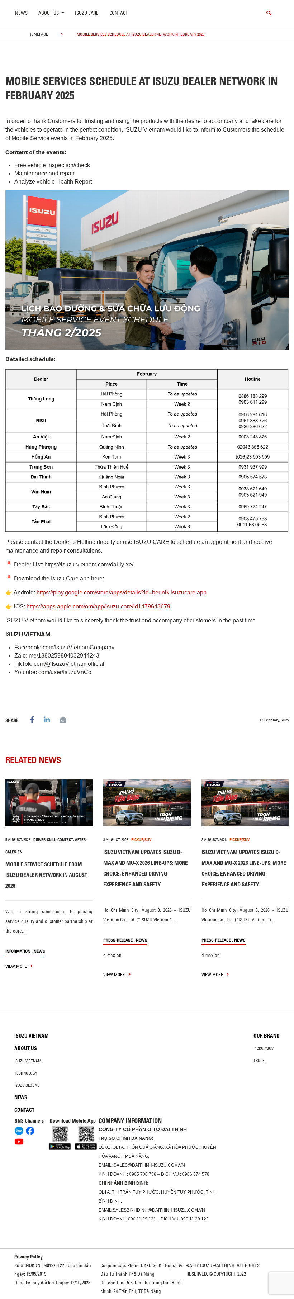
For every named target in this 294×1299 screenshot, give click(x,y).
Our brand (266, 1036)
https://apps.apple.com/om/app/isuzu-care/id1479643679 (98, 606)
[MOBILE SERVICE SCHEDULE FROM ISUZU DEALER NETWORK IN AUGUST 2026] (49, 802)
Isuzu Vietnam (31, 1036)
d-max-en (112, 955)
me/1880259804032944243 (64, 656)
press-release (118, 940)
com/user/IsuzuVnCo (64, 672)
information (17, 951)
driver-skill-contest (53, 839)
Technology (25, 1073)
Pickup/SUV (263, 1048)
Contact (118, 13)
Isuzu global (26, 1085)
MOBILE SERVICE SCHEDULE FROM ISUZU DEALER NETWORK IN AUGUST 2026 (46, 875)
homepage (38, 34)
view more (16, 966)
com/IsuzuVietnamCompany (78, 647)
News (21, 13)
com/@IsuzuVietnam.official (69, 664)
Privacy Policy (28, 1257)
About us (25, 1048)
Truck (259, 1060)
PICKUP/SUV (141, 839)
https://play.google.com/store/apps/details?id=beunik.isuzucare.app (122, 592)
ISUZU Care (87, 13)
